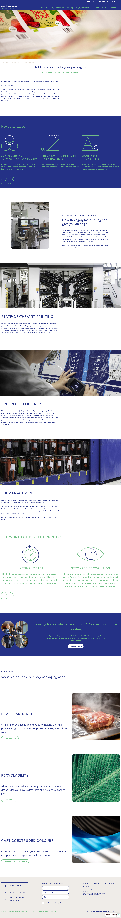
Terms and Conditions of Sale (18, 911)
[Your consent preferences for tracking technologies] (118, 915)
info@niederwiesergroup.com (98, 911)
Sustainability (100, 8)
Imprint (3, 911)
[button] (1, 183)
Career (113, 8)
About (44, 8)
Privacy (33, 911)
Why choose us (57, 8)
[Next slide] (11, 179)
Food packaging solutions (78, 8)
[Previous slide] (4, 179)
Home (3, 62)
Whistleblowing (43, 911)
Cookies (53, 911)
